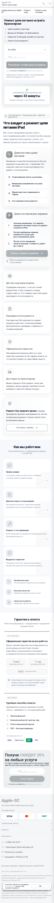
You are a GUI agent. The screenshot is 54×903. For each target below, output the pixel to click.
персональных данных (34, 71)
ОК (40, 886)
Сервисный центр (10, 823)
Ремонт (5, 830)
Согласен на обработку (24, 784)
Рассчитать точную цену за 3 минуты (27, 65)
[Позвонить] (43, 3)
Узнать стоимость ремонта (25, 253)
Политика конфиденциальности (14, 871)
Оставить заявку (25, 427)
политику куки (10, 886)
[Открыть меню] (49, 3)
